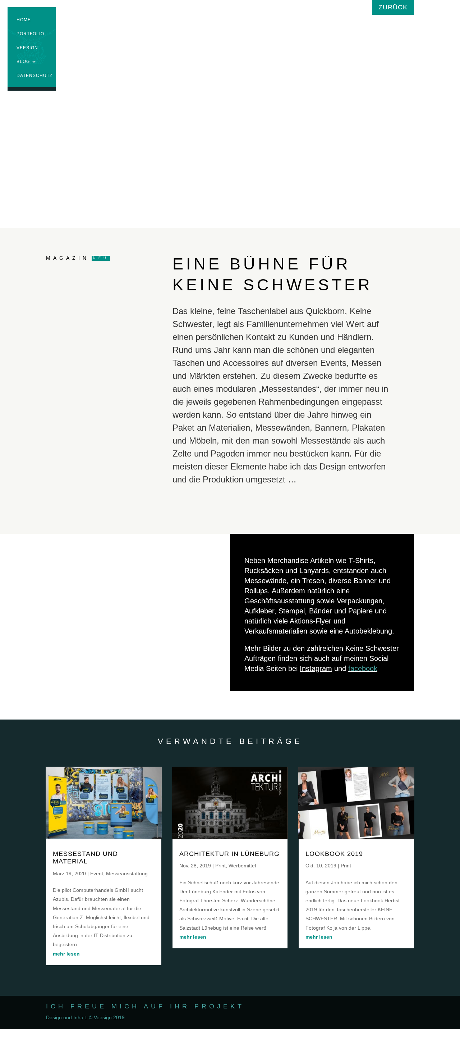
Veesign (27, 48)
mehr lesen (66, 954)
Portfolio (30, 34)
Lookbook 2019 (334, 853)
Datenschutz (34, 76)
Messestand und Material (85, 857)
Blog (23, 62)
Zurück (393, 7)
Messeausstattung (127, 873)
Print (220, 865)
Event (96, 873)
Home (24, 20)
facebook (362, 668)
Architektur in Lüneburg (229, 853)
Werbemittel (242, 865)
